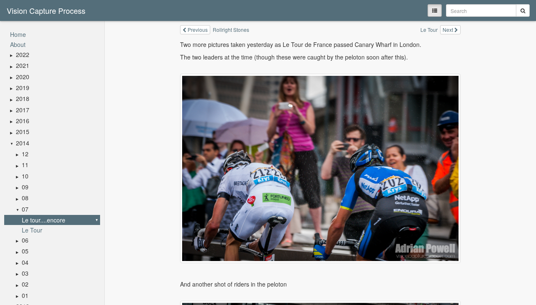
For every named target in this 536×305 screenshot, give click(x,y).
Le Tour (32, 230)
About (18, 44)
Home (18, 34)
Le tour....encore (43, 220)
